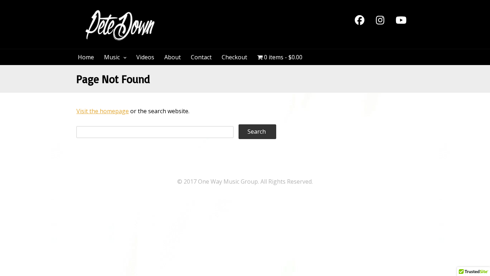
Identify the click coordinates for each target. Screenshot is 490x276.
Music (112, 57)
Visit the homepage (102, 111)
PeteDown (191, 13)
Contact (201, 57)
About (172, 57)
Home (86, 57)
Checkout (234, 57)
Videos (145, 57)
